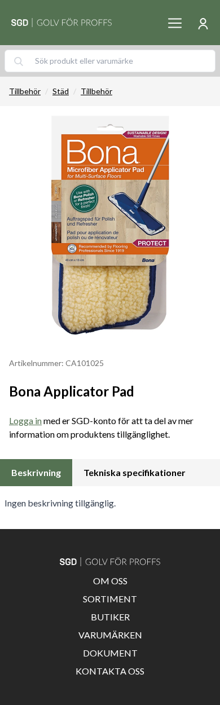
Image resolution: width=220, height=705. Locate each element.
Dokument (110, 652)
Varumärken (110, 634)
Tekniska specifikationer (134, 472)
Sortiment (110, 598)
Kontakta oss (110, 671)
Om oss (110, 580)
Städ (60, 91)
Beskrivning (36, 472)
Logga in (25, 420)
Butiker (110, 616)
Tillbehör (25, 91)
